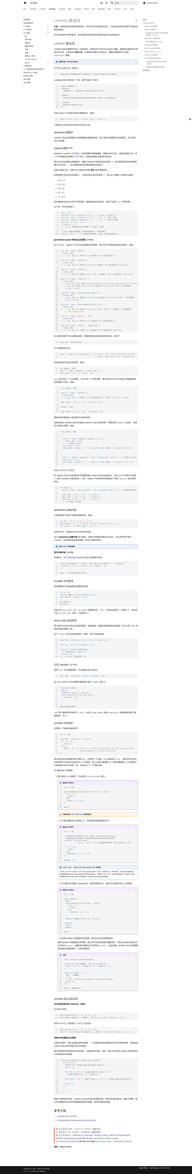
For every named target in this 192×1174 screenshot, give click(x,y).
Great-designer (123, 1135)
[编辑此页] (136, 20)
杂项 (125, 9)
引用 (77, 157)
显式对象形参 (69, 557)
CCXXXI (105, 1135)
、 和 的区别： (82, 867)
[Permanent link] (77, 43)
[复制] (135, 74)
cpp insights (62, 682)
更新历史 (97, 1129)
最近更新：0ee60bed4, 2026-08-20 (154, 1168)
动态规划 (77, 9)
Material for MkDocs (38, 1171)
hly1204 (59, 1138)
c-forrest (97, 1135)
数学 (93, 9)
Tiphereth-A (77, 1135)
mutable (57, 540)
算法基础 (61, 9)
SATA (93, 1141)
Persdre (90, 1138)
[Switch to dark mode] (106, 2)
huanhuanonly (70, 1138)
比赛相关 (33, 9)
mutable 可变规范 (66, 470)
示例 (64, 955)
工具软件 (42, 9)
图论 (109, 9)
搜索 (69, 9)
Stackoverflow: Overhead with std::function (77, 1120)
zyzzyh (115, 1138)
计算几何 (117, 9)
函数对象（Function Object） (69, 62)
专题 (131, 9)
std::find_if (63, 1023)
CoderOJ (112, 1135)
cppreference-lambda (67, 1116)
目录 (144, 20)
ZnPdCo (108, 1138)
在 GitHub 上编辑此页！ (91, 1132)
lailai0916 (81, 1138)
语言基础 (52, 9)
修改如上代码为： (69, 783)
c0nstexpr (88, 1135)
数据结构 (101, 9)
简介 (25, 9)
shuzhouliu (99, 1138)
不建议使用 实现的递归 (77, 814)
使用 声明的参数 (67, 546)
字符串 (86, 9)
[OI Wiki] (24, 2)
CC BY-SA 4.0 (82, 1141)
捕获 (56, 141)
